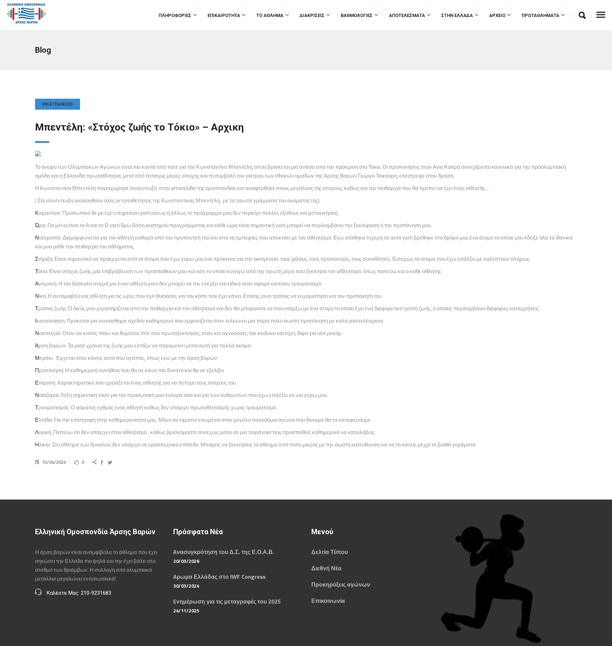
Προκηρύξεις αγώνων (340, 584)
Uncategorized (57, 104)
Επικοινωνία (328, 600)
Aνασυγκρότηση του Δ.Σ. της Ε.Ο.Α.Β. (223, 552)
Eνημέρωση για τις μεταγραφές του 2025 (227, 601)
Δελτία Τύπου (329, 552)
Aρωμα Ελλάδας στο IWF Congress (219, 576)
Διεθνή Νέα (326, 568)
